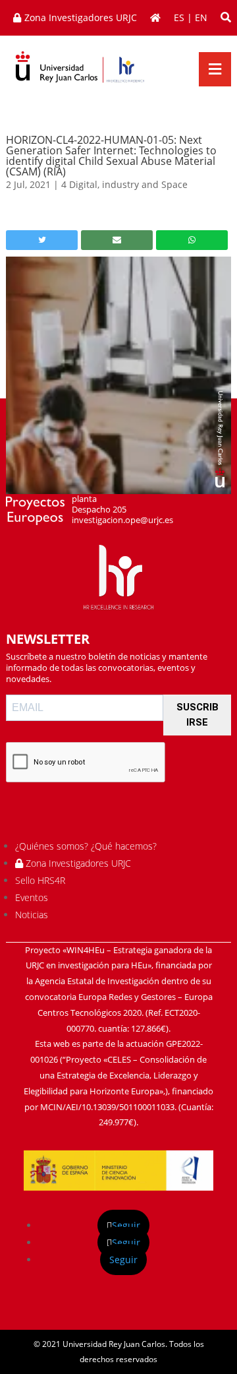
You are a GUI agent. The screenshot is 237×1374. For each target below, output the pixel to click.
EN (201, 17)
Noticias (31, 914)
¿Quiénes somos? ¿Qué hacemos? (86, 846)
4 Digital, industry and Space (124, 184)
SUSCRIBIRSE (197, 714)
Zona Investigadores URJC (77, 863)
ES (179, 17)
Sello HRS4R (40, 880)
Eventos (31, 897)
